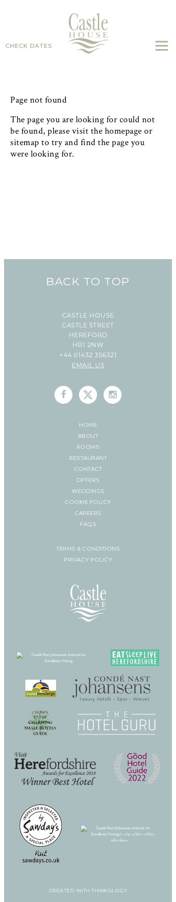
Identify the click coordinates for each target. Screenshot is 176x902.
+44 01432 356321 (88, 355)
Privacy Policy (88, 559)
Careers (88, 513)
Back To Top (88, 281)
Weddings (88, 491)
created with (69, 890)
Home (88, 424)
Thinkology (108, 890)
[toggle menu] (161, 46)
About (88, 436)
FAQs (88, 524)
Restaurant (88, 458)
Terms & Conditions (88, 548)
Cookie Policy (88, 502)
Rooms (88, 447)
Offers (88, 480)
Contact (88, 469)
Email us (88, 365)
